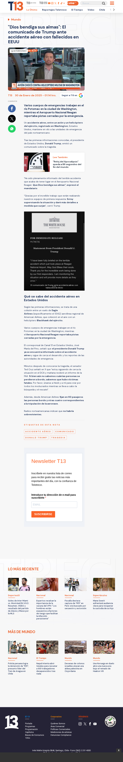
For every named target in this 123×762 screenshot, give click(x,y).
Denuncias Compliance (61, 735)
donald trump (36, 437)
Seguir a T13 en (69, 95)
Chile (102, 9)
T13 (10, 95)
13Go (27, 738)
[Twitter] (85, 725)
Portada (28, 723)
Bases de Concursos (34, 735)
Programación (31, 729)
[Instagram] (80, 725)
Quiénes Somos (58, 723)
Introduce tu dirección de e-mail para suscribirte (53, 496)
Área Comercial (57, 726)
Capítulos (29, 732)
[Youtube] (95, 725)
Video (91, 9)
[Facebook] (90, 725)
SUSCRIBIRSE (43, 514)
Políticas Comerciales (60, 729)
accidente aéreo (38, 431)
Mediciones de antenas (61, 732)
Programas (30, 726)
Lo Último (31, 9)
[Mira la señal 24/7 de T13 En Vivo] (72, 3)
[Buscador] (103, 3)
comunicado (64, 431)
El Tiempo (77, 9)
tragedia (58, 437)
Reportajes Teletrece (54, 9)
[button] (113, 10)
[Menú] (112, 3)
